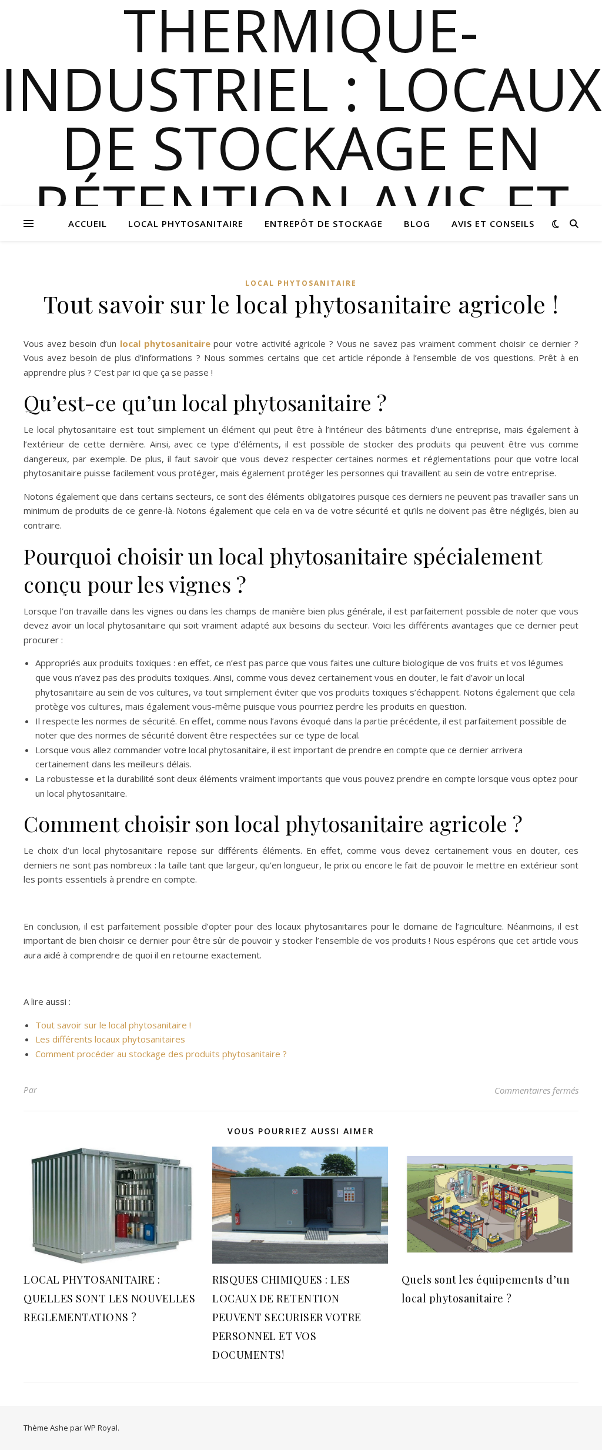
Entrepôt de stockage (324, 223)
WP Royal (101, 1427)
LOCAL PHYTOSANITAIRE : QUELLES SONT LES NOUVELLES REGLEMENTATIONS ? (109, 1298)
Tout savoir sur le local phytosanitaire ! (113, 1025)
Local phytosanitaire (185, 223)
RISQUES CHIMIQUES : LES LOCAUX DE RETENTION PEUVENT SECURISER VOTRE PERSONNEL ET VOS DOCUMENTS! (287, 1317)
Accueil (87, 223)
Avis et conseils (493, 223)
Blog (417, 223)
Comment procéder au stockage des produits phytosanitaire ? (161, 1054)
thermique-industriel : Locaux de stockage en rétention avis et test (301, 147)
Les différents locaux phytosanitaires (110, 1039)
